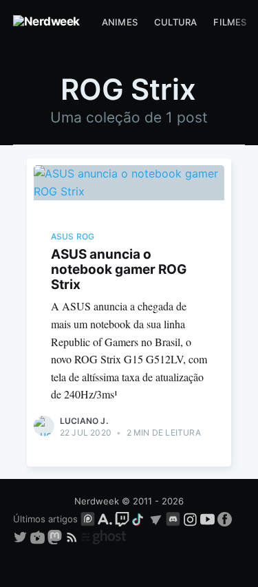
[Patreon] (87, 518)
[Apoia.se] (106, 518)
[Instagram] (190, 518)
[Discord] (173, 518)
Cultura (175, 22)
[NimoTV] (38, 536)
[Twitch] (122, 518)
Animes (120, 22)
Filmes (229, 22)
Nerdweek (96, 500)
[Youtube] (207, 518)
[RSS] (73, 536)
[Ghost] (104, 536)
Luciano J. (84, 421)
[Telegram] (156, 518)
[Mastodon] (56, 536)
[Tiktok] (139, 518)
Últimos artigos (45, 518)
